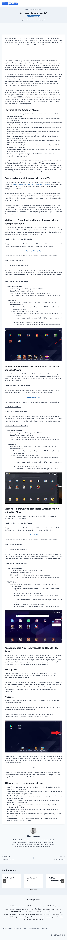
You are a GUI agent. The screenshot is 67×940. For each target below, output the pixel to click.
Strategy (60, 917)
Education (59, 909)
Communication (50, 909)
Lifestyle (6, 914)
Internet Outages (58, 912)
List (10, 914)
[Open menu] (63, 3)
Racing (5, 917)
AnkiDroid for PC (59, 858)
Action (9, 906)
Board (58, 906)
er (40, 535)
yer (39, 397)
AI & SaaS (23, 906)
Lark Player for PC (8, 858)
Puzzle (61, 914)
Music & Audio (35, 16)
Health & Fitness (48, 912)
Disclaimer (45, 928)
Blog (54, 906)
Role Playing (12, 917)
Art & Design (48, 906)
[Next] (62, 881)
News (32, 914)
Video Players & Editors (36, 919)
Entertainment (15, 912)
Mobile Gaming (16, 914)
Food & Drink (29, 912)
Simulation (34, 917)
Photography (46, 914)
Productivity (55, 914)
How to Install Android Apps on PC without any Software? (32, 184)
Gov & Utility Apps (38, 912)
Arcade (42, 906)
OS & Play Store (39, 914)
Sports (53, 917)
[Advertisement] (33, 28)
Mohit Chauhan (27, 20)
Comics (43, 909)
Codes (38, 909)
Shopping (27, 917)
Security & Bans (21, 917)
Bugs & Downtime (19, 909)
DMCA (25, 928)
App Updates (35, 906)
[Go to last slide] (4, 881)
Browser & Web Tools (9, 909)
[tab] (30, 889)
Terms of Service (34, 928)
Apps (28, 16)
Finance (23, 912)
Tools (26, 919)
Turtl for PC (9, 878)
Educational (7, 912)
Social (40, 917)
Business (27, 909)
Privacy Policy (7, 928)
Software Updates (47, 917)
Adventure (15, 906)
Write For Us (17, 928)
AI (19, 906)
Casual (32, 909)
